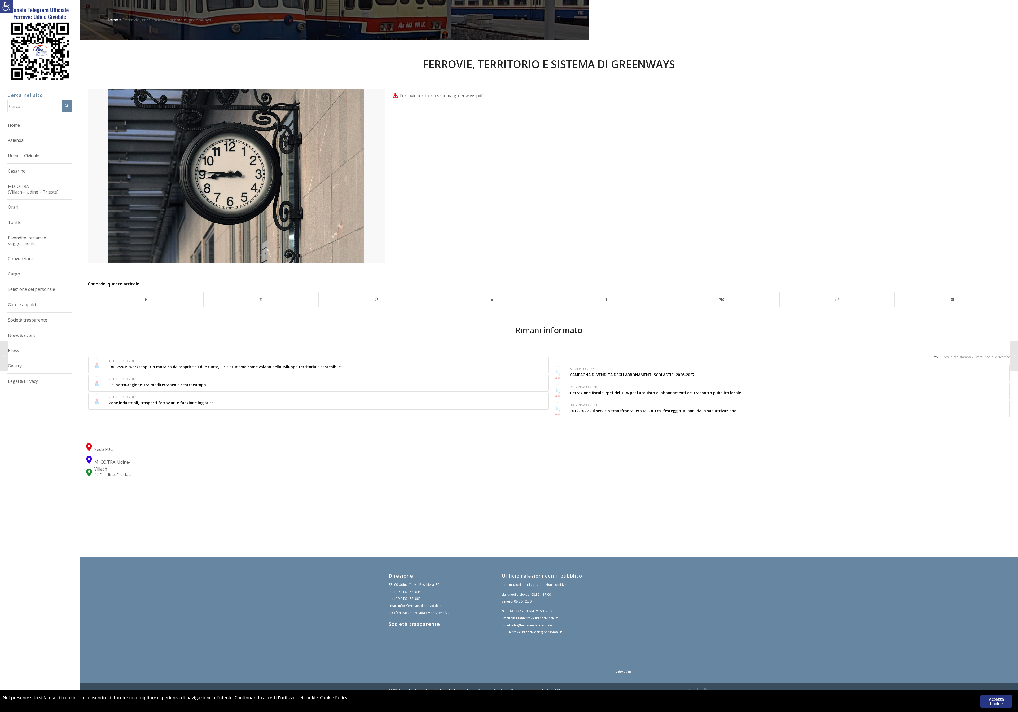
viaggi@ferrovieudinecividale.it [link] (534, 618)
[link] (6, 6)
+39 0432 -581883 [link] (407, 598)
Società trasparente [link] (414, 624)
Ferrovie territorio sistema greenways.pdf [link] (441, 96)
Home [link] (112, 20)
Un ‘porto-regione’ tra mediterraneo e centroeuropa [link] (157, 384)
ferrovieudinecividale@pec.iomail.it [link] (422, 612)
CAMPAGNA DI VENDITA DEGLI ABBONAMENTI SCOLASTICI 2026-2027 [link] (632, 374)
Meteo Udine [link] (623, 671)
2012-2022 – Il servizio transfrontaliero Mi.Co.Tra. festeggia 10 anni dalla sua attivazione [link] (653, 410)
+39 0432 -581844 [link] (407, 592)
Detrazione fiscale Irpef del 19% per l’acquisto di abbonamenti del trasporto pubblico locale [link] (655, 392)
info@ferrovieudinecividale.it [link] (419, 606)
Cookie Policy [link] (334, 698)
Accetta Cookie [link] (996, 701)
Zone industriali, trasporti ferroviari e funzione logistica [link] (161, 402)
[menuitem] (39, 125)
